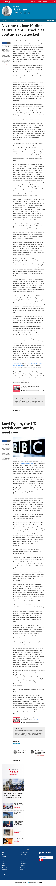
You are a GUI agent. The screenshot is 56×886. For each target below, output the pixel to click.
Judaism (4, 863)
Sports (3, 861)
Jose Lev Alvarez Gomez (39, 755)
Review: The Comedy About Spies (18, 839)
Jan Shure (20, 9)
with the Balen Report (26, 463)
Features (4, 856)
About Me (22, 20)
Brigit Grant (16, 841)
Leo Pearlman (16, 815)
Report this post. (5, 64)
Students (4, 865)
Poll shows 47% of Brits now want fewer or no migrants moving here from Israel (13, 795)
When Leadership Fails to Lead (22, 751)
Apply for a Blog (50, 20)
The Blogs (16, 7)
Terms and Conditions (25, 852)
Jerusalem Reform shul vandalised (18, 830)
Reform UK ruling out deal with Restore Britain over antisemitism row (18, 823)
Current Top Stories (13, 774)
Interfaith (4, 867)
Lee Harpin (13, 799)
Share (4, 440)
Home (3, 852)
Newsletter (23, 865)
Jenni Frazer (16, 832)
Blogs (3, 858)
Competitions (5, 869)
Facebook (23, 867)
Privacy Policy (23, 854)
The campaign (17, 363)
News (3, 854)
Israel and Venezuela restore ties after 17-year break (18, 804)
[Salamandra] (39, 882)
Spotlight (4, 874)
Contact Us (23, 861)
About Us (22, 856)
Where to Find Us (24, 863)
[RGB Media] (29, 882)
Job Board (4, 872)
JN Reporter (16, 826)
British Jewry (16, 743)
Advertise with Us (24, 858)
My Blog (15, 20)
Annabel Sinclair (17, 807)
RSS (22, 872)
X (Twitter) (23, 869)
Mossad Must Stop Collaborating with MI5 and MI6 (40, 752)
